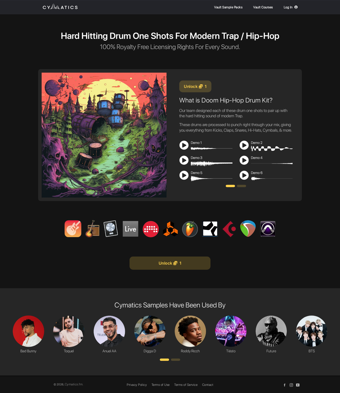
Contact (207, 385)
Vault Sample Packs (228, 7)
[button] (230, 186)
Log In (288, 7)
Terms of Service (186, 385)
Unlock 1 (195, 86)
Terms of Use (160, 385)
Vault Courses (263, 7)
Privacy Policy (137, 385)
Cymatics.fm (74, 384)
